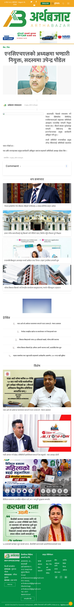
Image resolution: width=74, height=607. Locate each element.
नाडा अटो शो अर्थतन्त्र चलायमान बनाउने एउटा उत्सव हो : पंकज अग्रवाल (39, 324)
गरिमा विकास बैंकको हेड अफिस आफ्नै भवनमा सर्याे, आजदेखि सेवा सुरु (39, 348)
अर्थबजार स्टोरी (56, 564)
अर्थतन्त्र (65, 570)
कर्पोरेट (65, 560)
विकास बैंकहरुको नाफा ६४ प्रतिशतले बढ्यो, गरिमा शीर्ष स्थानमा (39, 340)
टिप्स (39, 567)
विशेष (37, 366)
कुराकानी (48, 561)
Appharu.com (65, 605)
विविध (47, 573)
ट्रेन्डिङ (6, 318)
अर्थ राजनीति (48, 568)
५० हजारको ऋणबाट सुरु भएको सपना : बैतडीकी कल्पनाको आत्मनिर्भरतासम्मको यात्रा (32, 544)
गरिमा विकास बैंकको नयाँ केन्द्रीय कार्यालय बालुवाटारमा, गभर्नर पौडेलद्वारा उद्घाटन (32, 287)
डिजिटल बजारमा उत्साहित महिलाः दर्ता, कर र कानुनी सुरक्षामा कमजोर (26, 499)
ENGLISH (45, 3)
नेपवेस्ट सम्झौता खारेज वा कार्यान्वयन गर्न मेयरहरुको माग (39, 332)
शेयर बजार (57, 572)
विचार (64, 566)
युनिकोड (57, 3)
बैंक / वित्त (49, 564)
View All (9, 584)
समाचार (40, 564)
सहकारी (40, 571)
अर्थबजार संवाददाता (14, 105)
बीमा (55, 560)
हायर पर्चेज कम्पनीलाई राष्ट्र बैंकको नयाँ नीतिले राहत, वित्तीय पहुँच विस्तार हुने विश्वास (32, 233)
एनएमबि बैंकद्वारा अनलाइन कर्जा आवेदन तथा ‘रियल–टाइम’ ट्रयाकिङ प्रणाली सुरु (31, 260)
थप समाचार (37, 179)
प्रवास (56, 569)
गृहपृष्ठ (39, 561)
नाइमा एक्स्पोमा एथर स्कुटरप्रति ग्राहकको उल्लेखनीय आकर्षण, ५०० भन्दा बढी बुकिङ (39, 356)
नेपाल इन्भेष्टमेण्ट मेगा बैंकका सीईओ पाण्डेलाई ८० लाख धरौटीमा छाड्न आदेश (30, 206)
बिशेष (64, 563)
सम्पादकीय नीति (27, 599)
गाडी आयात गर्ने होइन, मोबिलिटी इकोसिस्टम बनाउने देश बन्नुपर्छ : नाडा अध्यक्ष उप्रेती (31, 455)
